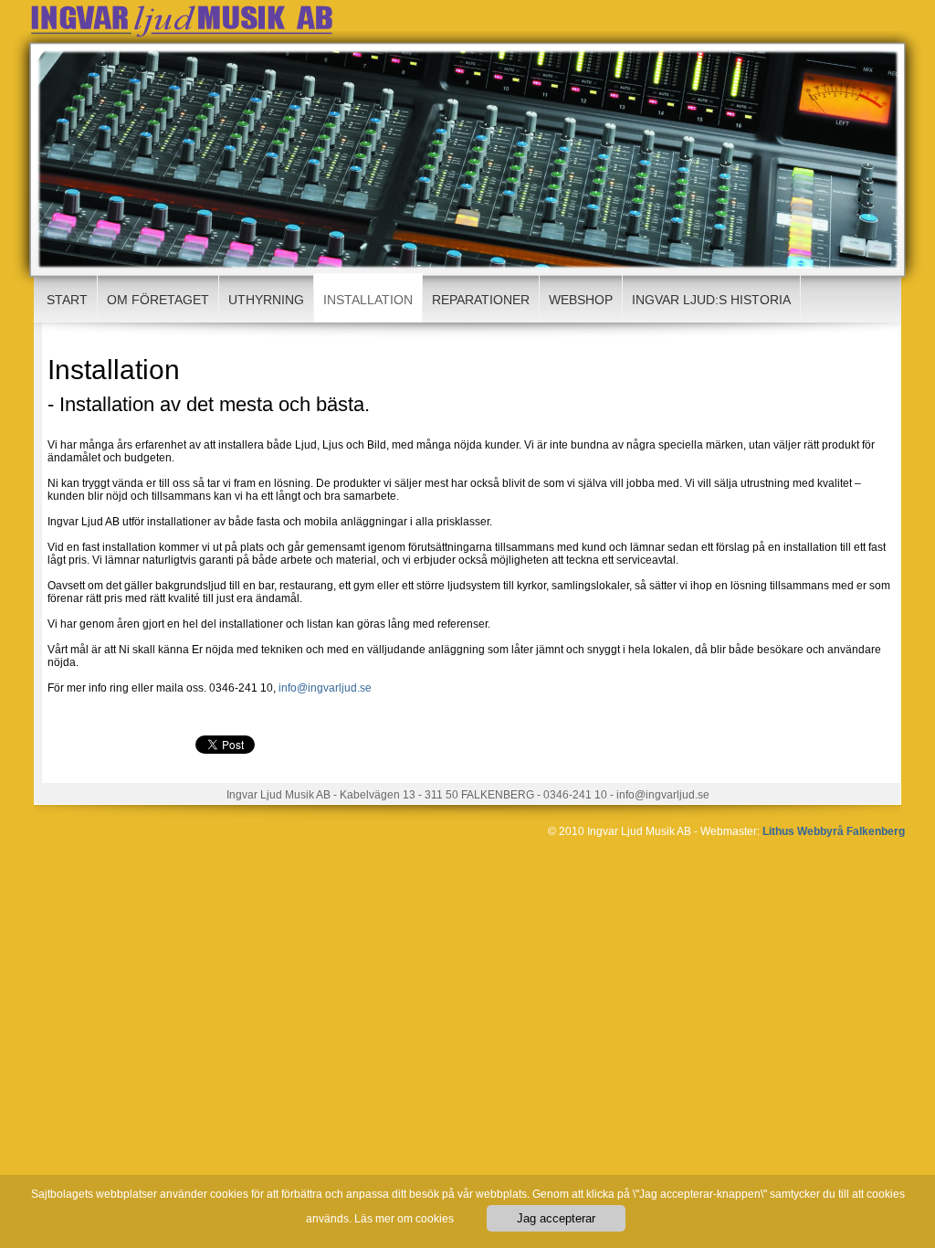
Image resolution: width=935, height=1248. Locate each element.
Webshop (581, 299)
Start (67, 299)
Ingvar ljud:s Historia (711, 299)
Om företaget (158, 299)
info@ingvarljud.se (325, 688)
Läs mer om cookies (404, 1218)
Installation (368, 299)
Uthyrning (266, 299)
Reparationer (481, 299)
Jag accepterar (556, 1218)
